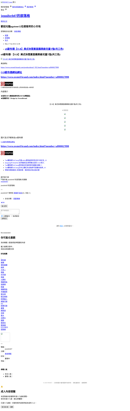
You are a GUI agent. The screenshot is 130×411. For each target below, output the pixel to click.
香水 (2, 315)
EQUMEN (4, 327)
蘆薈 (2, 308)
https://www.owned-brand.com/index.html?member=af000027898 (35, 77)
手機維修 (4, 292)
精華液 (3, 310)
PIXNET (50, 383)
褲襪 (2, 262)
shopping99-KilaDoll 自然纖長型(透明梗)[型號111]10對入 (24, 163)
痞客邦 (16, 193)
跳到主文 (4, 21)
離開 (11, 407)
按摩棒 (3, 284)
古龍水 (3, 318)
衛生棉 (3, 294)
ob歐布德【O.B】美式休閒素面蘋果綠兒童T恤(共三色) (34, 49)
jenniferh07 (4, 181)
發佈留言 (4, 218)
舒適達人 (4, 299)
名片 (6, 40)
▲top (2, 202)
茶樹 (2, 313)
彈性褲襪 (4, 265)
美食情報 (17, 31)
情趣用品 (4, 282)
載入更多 (4, 206)
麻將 (2, 267)
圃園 (2, 320)
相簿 (6, 35)
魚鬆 (2, 277)
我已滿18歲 (5, 407)
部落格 (7, 38)
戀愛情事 (16, 199)
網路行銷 (4, 301)
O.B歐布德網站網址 (11, 72)
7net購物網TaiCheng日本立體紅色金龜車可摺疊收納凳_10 (25, 167)
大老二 (3, 270)
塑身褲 (3, 325)
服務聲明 (84, 383)
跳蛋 (2, 287)
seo (2, 303)
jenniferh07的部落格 (15, 16)
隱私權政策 (76, 383)
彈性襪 (3, 260)
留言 (20, 193)
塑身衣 (3, 323)
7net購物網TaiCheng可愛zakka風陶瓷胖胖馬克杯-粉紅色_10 (26, 160)
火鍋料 (3, 279)
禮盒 (2, 272)
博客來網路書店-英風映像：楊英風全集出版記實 (22, 170)
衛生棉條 (4, 296)
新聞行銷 (4, 306)
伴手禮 (3, 275)
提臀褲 (3, 329)
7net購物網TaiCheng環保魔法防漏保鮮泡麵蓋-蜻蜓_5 (23, 165)
